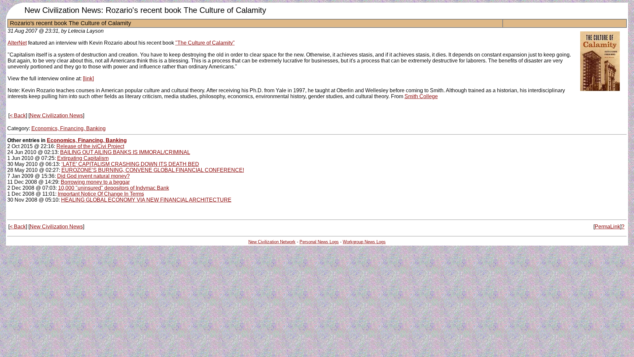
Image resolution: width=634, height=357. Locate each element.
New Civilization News (56, 115)
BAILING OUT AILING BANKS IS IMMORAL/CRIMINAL (125, 152)
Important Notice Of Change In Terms (101, 194)
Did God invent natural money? (93, 176)
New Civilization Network (272, 241)
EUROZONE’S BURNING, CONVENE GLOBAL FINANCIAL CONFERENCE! (152, 170)
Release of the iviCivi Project (90, 146)
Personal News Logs (319, 241)
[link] (88, 78)
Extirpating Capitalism (83, 158)
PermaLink (607, 226)
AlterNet (17, 43)
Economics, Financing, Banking (68, 128)
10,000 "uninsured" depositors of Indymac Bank (113, 188)
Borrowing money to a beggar (95, 182)
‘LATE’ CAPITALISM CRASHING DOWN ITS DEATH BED (130, 164)
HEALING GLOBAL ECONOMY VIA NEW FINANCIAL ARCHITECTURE (146, 200)
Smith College (421, 96)
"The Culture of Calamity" (205, 43)
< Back (18, 115)
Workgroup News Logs (364, 241)
